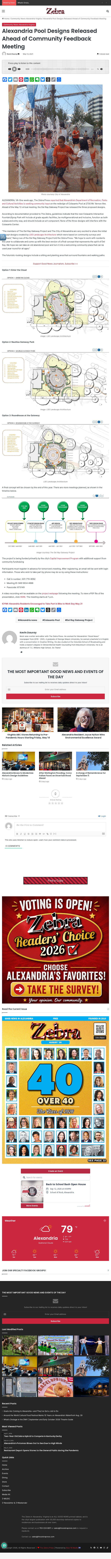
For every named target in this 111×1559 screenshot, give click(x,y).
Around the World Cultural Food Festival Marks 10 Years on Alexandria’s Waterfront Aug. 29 (43, 1415)
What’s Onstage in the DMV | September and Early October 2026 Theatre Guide (38, 1419)
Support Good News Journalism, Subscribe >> (55, 263)
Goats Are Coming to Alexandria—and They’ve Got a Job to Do (31, 1411)
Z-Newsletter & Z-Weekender (14, 1503)
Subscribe (6, 1490)
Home (6, 19)
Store (4, 1482)
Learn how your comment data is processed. (58, 840)
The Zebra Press (47, 1548)
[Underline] (25, 834)
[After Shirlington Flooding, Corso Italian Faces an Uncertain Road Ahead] (55, 761)
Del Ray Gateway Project (79, 620)
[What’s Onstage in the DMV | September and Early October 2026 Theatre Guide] (91, 1345)
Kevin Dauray (12, 54)
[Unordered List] (36, 834)
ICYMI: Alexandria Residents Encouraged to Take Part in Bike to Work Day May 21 (42, 603)
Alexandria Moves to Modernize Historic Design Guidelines (42, 3)
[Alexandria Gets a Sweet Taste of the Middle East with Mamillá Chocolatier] (19, 1387)
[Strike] (28, 834)
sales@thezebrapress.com (65, 1528)
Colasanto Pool (52, 620)
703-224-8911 (45, 1528)
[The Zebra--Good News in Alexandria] (55, 11)
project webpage (50, 593)
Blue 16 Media (72, 1548)
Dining (4, 1478)
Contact (5, 1486)
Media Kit (6, 1494)
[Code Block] (44, 834)
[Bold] (17, 834)
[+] (54, 834)
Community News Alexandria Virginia (26, 19)
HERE (22, 597)
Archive (5, 1469)
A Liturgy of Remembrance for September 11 (91, 774)
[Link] (47, 834)
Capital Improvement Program (64, 558)
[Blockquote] (40, 834)
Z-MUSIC (6, 1499)
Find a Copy (55, 880)
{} (51, 834)
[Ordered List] (32, 834)
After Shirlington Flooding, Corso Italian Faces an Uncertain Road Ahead (55, 776)
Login (103, 816)
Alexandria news (28, 620)
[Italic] (21, 834)
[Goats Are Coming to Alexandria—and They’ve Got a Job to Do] (19, 1345)
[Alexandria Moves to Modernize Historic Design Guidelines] (18, 761)
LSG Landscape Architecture (42, 234)
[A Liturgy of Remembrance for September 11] (92, 761)
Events (5, 1473)
